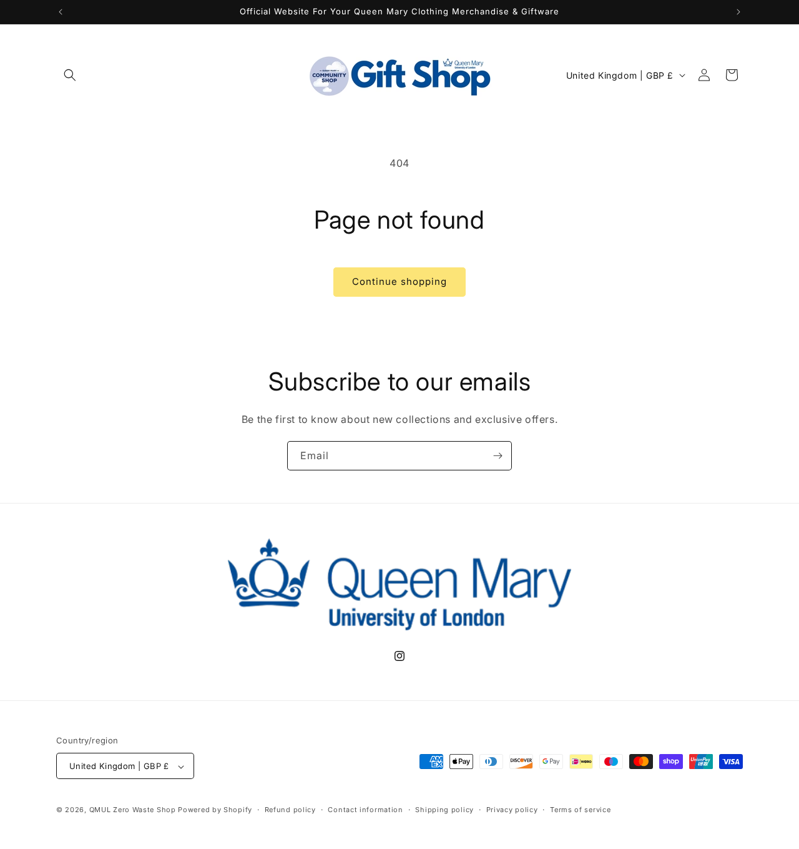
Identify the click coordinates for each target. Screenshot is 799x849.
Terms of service (580, 809)
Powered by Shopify (215, 810)
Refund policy (290, 809)
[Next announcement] (738, 12)
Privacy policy (512, 809)
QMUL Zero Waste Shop (132, 810)
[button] (70, 75)
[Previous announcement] (60, 12)
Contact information (365, 809)
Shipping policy (444, 809)
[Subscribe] (497, 455)
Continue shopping (399, 281)
